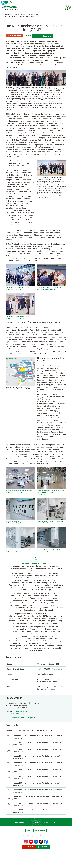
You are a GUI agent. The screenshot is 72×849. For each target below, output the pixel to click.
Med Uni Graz (40, 830)
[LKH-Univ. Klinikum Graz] (6, 2)
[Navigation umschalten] (69, 3)
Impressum (34, 836)
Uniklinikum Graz (8, 14)
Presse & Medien (20, 14)
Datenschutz (44, 836)
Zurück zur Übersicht (42, 36)
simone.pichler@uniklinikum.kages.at (20, 718)
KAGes (29, 830)
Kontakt (26, 836)
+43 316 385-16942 (16, 714)
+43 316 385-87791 (20, 711)
